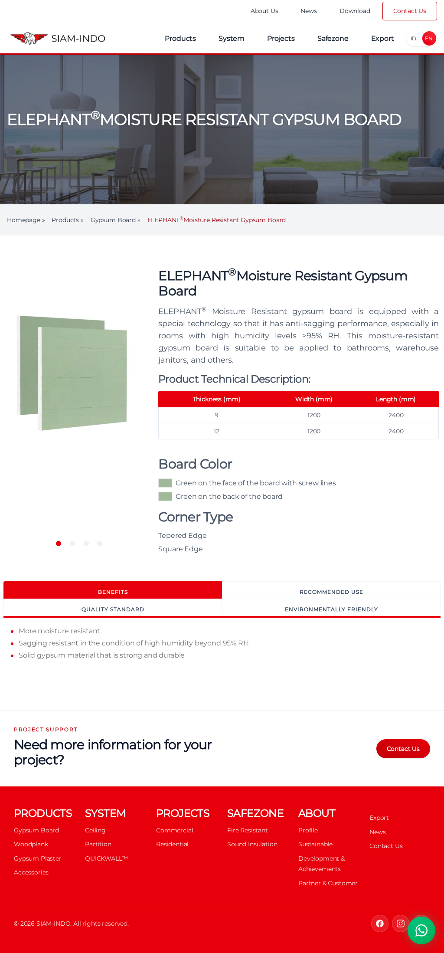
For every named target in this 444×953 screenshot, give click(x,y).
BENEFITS (113, 592)
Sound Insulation (252, 844)
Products (180, 38)
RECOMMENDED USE (331, 592)
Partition (98, 844)
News (308, 11)
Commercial (174, 830)
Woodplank (31, 844)
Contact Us (409, 11)
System (232, 38)
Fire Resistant (247, 830)
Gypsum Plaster (38, 858)
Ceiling (95, 830)
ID (414, 38)
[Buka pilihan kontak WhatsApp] (421, 930)
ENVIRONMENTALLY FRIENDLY (331, 609)
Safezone (333, 38)
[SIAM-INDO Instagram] (400, 923)
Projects (281, 38)
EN (429, 38)
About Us (264, 11)
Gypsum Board (36, 830)
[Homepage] (57, 38)
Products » (67, 220)
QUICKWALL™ (106, 858)
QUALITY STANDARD (113, 609)
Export (382, 38)
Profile (308, 830)
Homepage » (26, 220)
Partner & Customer (328, 883)
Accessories (31, 872)
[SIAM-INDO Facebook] (379, 923)
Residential (172, 844)
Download (355, 11)
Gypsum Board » (115, 220)
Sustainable (315, 844)
